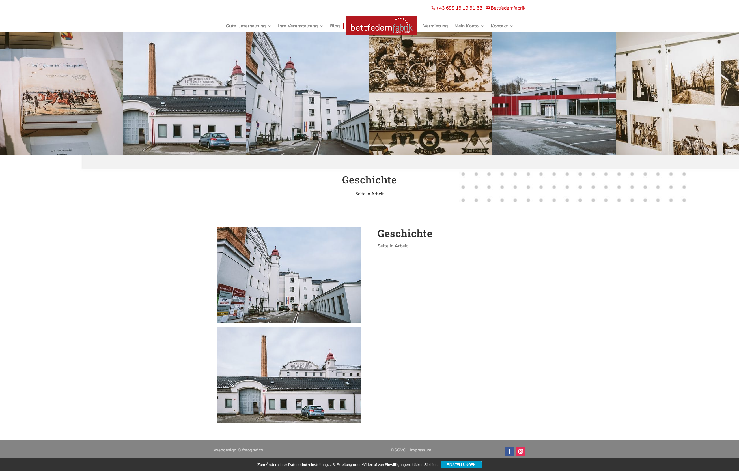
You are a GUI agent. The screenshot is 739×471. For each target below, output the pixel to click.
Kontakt (499, 26)
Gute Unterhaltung (246, 26)
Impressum (420, 450)
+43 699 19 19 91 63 (459, 8)
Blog (335, 26)
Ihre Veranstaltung (298, 26)
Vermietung (435, 26)
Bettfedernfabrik (505, 8)
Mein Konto (466, 26)
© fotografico (250, 450)
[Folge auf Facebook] (509, 451)
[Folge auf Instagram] (520, 451)
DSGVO (398, 450)
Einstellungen (461, 465)
